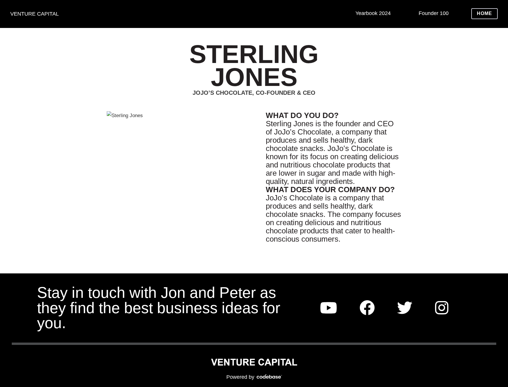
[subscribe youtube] (328, 308)
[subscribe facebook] (367, 308)
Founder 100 (434, 13)
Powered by (241, 377)
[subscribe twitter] (404, 308)
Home (484, 13)
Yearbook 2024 (373, 13)
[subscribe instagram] (441, 308)
